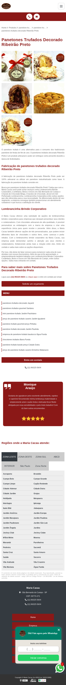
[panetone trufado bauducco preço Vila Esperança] (49, 98)
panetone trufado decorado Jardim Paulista (21, 329)
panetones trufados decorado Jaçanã (18, 303)
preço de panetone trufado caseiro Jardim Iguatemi (24, 319)
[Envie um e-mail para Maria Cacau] (37, 17)
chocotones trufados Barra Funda (16, 340)
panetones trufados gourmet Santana (18, 308)
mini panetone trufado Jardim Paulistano (19, 313)
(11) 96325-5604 (18, 277)
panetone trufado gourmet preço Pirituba (19, 324)
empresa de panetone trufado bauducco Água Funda (25, 334)
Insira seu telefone (38, 643)
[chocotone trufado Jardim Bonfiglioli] (17, 66)
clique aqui (32, 277)
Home (33, 617)
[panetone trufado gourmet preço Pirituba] (49, 66)
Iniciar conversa (38, 658)
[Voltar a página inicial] (6, 6)
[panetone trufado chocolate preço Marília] (17, 130)
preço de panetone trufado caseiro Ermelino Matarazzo (26, 350)
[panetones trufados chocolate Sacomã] (17, 98)
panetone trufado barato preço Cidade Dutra (21, 345)
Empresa (33, 625)
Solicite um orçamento (33, 284)
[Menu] (61, 6)
